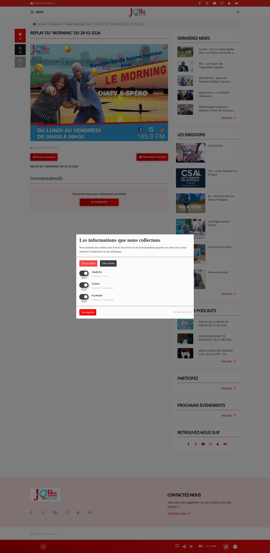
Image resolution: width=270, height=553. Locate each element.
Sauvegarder (87, 312)
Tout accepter (88, 263)
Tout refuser (108, 263)
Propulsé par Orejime (183, 312)
